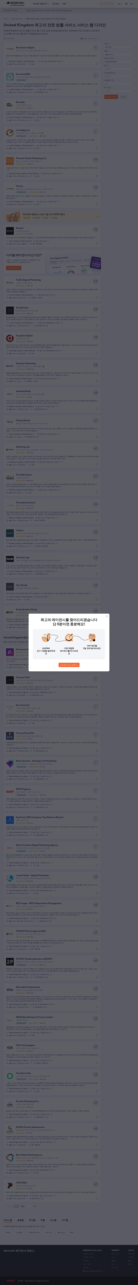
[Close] (106, 616)
